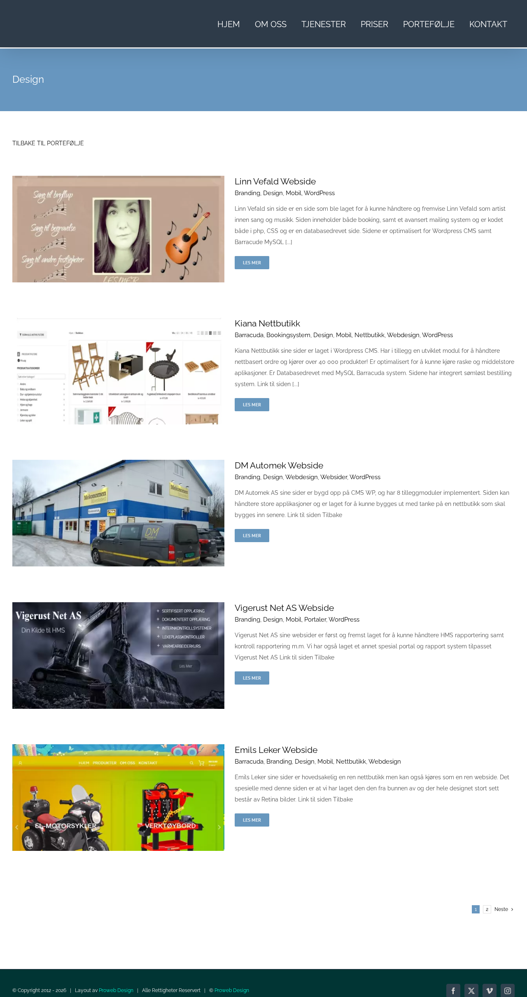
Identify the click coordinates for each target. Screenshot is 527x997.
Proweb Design (116, 990)
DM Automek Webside (279, 465)
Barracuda (249, 335)
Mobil (293, 193)
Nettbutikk (369, 335)
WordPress (319, 193)
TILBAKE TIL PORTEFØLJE (48, 143)
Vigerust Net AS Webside (284, 608)
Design (273, 193)
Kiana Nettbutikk (267, 323)
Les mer (252, 262)
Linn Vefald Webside (275, 181)
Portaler (315, 619)
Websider (333, 477)
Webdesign (403, 335)
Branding (247, 193)
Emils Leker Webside (276, 750)
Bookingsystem (288, 335)
